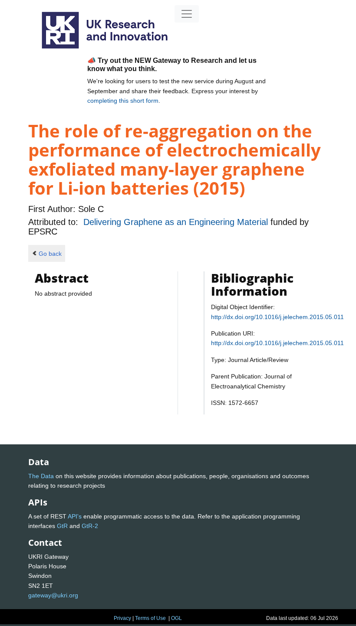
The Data (41, 476)
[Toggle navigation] (187, 14)
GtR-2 (90, 525)
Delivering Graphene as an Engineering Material (176, 222)
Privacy (122, 618)
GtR (62, 525)
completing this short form (122, 100)
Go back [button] (50, 253)
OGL (176, 618)
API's (75, 516)
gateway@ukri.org (53, 595)
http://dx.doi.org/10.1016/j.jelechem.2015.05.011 (277, 316)
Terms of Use (150, 618)
